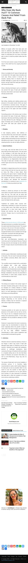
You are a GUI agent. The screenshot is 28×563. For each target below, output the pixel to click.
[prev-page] (2, 455)
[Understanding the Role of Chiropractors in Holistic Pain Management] (5, 436)
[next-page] (5, 455)
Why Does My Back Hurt (16, 395)
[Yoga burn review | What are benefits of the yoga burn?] (5, 449)
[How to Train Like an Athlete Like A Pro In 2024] (5, 442)
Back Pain (4, 390)
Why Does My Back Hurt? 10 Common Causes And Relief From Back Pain (13, 397)
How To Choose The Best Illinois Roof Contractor (20, 403)
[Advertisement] (14, 472)
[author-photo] (14, 419)
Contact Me (4, 556)
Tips (16, 556)
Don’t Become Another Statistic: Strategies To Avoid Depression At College (7, 405)
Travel (9, 556)
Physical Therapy (12, 5)
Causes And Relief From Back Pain (8, 391)
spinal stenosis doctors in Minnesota (14, 222)
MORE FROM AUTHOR (18, 430)
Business (20, 556)
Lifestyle (13, 556)
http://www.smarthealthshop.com (14, 423)
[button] (2, 2)
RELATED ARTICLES (6, 430)
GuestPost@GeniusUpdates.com (7, 560)
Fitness (6, 5)
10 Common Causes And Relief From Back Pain (14, 388)
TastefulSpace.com (6, 20)
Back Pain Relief (10, 390)
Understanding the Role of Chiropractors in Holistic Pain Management (17, 436)
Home (2, 5)
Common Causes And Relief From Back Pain (10, 393)
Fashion (24, 556)
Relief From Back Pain (6, 395)
